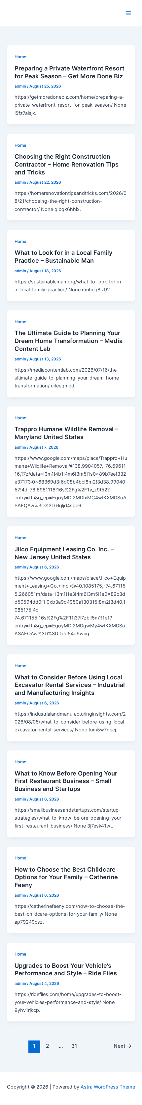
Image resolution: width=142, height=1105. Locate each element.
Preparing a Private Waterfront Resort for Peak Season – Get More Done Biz (69, 72)
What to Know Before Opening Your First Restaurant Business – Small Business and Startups (66, 781)
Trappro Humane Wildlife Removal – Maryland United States (66, 432)
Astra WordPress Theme (108, 1087)
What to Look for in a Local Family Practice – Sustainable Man (64, 256)
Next (123, 1046)
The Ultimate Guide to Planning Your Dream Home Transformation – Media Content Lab (69, 340)
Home (20, 56)
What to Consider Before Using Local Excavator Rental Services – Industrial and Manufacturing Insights (70, 684)
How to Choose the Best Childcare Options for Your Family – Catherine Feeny (66, 877)
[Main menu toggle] (128, 13)
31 (74, 1046)
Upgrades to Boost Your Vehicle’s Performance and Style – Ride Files (66, 969)
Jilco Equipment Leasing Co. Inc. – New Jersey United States (64, 553)
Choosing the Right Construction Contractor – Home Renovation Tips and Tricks (67, 164)
